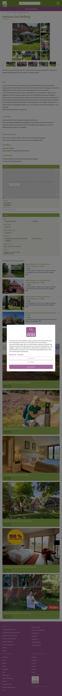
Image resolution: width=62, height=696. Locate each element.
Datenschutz (12, 354)
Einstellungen (31, 362)
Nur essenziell (31, 358)
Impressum (20, 354)
